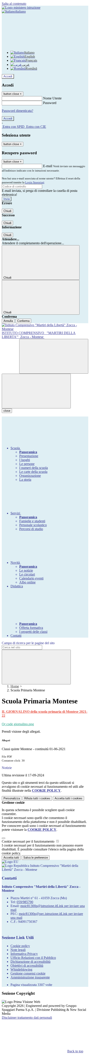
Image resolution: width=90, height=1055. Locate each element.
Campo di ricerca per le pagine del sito (28, 643)
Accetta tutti (68, 798)
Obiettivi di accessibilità (26, 965)
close (6, 410)
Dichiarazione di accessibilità (30, 961)
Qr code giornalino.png (18, 724)
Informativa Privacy (24, 954)
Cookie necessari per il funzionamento (28, 841)
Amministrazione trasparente (30, 977)
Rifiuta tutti (37, 798)
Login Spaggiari (34, 182)
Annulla (8, 321)
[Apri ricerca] (53, 356)
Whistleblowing (21, 969)
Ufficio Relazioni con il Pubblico (33, 958)
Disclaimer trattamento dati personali (27, 1017)
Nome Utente (52, 98)
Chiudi (7, 211)
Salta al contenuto (14, 3)
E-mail (47, 166)
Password (49, 103)
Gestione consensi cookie (27, 973)
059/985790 (25, 902)
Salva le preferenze (35, 857)
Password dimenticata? (17, 111)
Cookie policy (20, 946)
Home (14, 686)
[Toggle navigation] (36, 391)
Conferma (23, 321)
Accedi (7, 76)
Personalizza (11, 798)
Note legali (18, 950)
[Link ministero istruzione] (21, 7)
